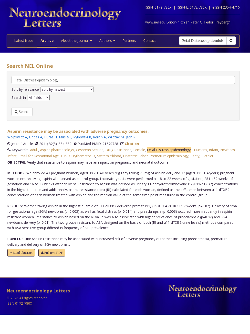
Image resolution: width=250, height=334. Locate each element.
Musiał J (65, 137)
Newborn (227, 149)
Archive (47, 40)
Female (139, 149)
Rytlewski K (82, 137)
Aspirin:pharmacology (57, 149)
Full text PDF (53, 253)
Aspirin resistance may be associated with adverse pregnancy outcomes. (78, 131)
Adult (34, 149)
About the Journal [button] (75, 40)
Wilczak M (116, 137)
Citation (132, 143)
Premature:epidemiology (169, 156)
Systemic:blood (109, 156)
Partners (129, 40)
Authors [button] (106, 40)
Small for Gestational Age (39, 156)
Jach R (130, 137)
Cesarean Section (90, 149)
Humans (200, 149)
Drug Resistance (118, 149)
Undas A (35, 137)
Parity (194, 156)
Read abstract (22, 253)
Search (24, 111)
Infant (213, 149)
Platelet (207, 156)
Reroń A (99, 137)
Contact (149, 40)
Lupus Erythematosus (78, 156)
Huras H (50, 137)
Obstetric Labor (135, 156)
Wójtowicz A (17, 137)
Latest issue (23, 40)
